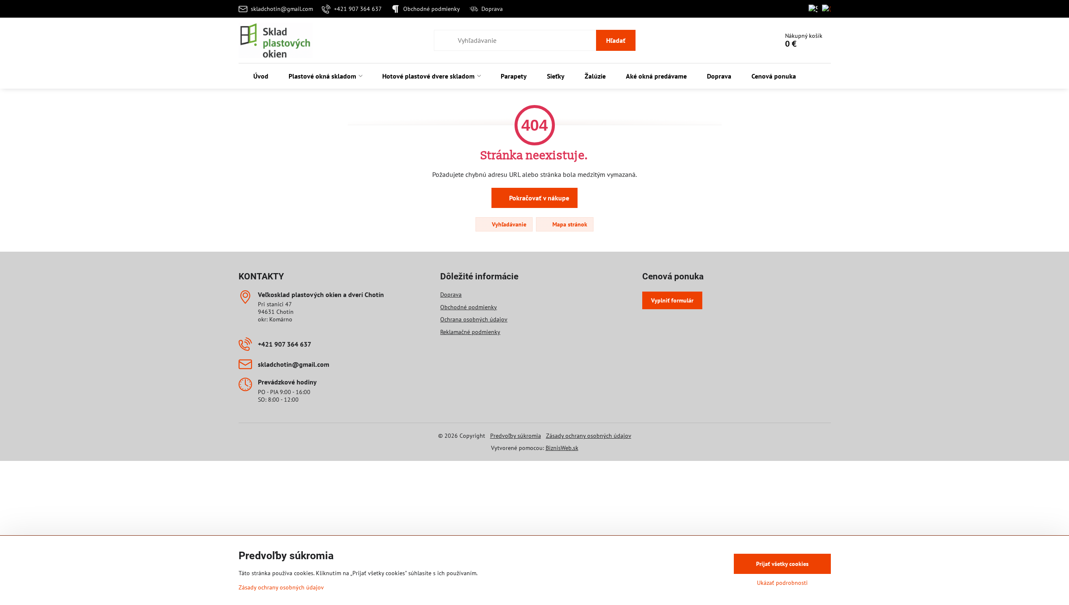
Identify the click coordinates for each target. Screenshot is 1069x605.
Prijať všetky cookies (782, 564)
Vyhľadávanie (508, 224)
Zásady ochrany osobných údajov (588, 435)
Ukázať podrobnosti (782, 583)
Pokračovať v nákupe (538, 198)
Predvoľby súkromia (515, 435)
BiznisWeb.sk (562, 448)
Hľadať (615, 40)
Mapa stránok (569, 224)
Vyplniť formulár (672, 300)
